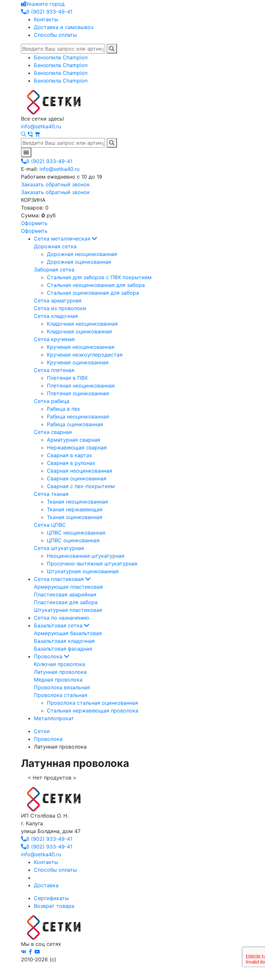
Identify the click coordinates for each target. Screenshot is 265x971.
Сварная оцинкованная (76, 478)
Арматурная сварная (73, 439)
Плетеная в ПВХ (67, 378)
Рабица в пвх (63, 409)
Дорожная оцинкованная (79, 262)
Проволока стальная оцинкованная (92, 703)
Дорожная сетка (55, 246)
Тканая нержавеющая (74, 509)
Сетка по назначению (61, 617)
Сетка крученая (54, 339)
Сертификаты (51, 898)
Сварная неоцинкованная (79, 470)
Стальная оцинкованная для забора (93, 292)
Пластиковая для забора (66, 602)
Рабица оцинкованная (75, 424)
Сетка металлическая (63, 238)
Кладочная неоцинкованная (82, 323)
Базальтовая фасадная (63, 648)
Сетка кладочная (56, 316)
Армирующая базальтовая (68, 633)
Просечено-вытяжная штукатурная (92, 563)
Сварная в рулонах (71, 463)
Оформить (34, 223)
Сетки (42, 731)
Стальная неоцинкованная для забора (96, 285)
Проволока (49, 656)
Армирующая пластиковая (68, 587)
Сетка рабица (51, 401)
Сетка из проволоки (60, 308)
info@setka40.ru (41, 126)
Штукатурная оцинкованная (83, 571)
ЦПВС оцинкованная (73, 540)
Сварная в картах (69, 455)
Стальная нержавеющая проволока (92, 710)
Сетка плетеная (54, 370)
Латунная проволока (60, 672)
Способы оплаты (55, 35)
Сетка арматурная (57, 300)
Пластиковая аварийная (65, 594)
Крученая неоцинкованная (80, 347)
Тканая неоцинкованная (77, 501)
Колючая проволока (59, 664)
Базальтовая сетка (59, 625)
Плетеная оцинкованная (78, 393)
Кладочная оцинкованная (79, 331)
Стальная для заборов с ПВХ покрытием (99, 277)
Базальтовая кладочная (64, 641)
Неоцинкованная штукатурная (85, 556)
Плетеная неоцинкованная (81, 385)
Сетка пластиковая (59, 579)
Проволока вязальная (62, 687)
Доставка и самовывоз (63, 27)
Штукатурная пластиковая (68, 610)
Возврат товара (54, 906)
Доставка (46, 885)
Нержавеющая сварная (77, 447)
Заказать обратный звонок (55, 184)
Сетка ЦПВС (50, 525)
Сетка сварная (53, 432)
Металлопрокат (54, 718)
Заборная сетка (54, 269)
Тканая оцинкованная (74, 517)
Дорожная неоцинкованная (82, 254)
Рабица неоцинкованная (78, 416)
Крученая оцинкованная (78, 362)
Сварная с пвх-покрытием (81, 486)
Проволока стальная (60, 695)
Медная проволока (58, 679)
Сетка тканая (51, 494)
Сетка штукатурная (59, 548)
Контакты (46, 19)
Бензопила (61, 57)
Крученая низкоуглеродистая (84, 354)
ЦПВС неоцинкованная (76, 532)
